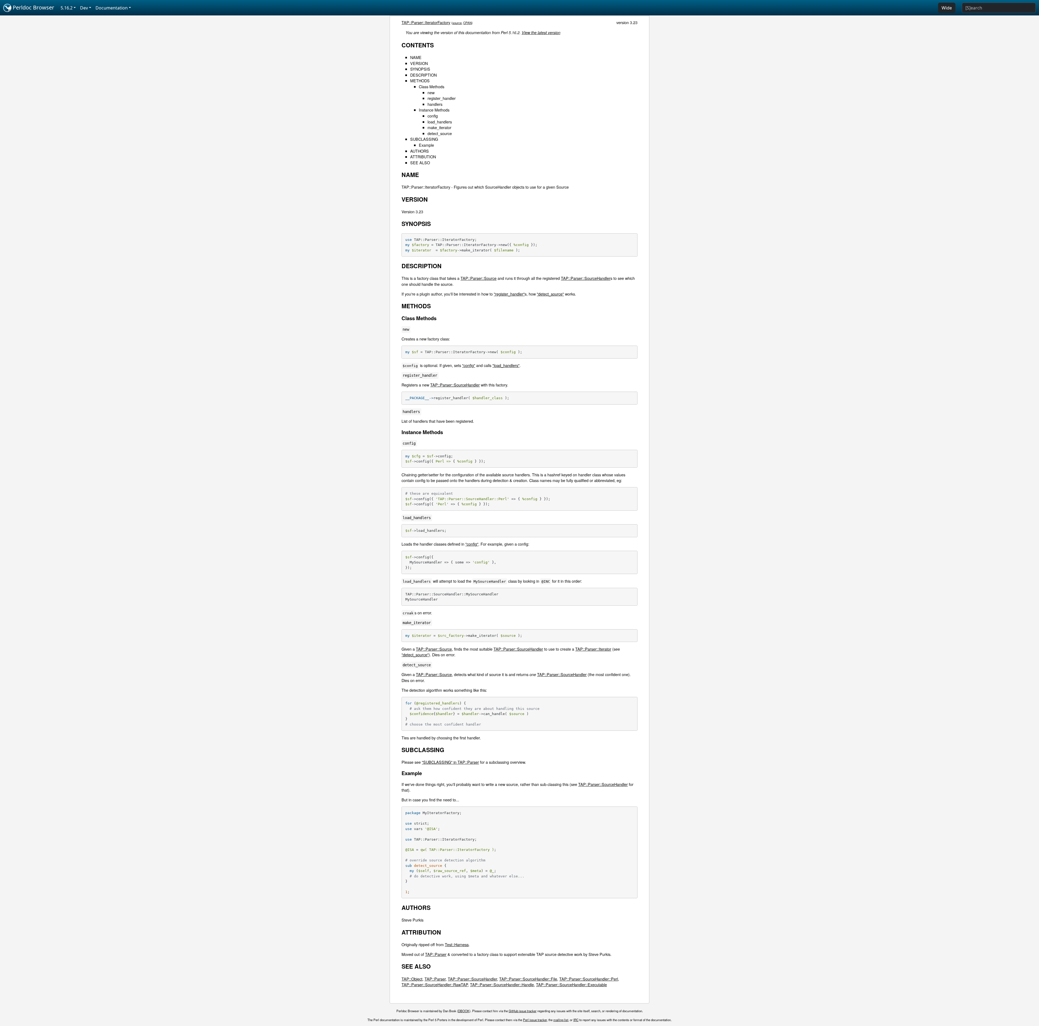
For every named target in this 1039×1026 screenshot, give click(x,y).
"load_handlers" (506, 365)
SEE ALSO (420, 162)
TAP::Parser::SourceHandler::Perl (588, 979)
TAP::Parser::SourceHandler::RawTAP (435, 984)
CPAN (467, 23)
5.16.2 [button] (67, 8)
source (457, 23)
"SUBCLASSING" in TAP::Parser (450, 762)
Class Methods (431, 86)
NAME (416, 57)
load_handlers (440, 121)
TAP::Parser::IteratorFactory (426, 22)
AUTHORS (419, 151)
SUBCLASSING (424, 139)
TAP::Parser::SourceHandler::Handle (502, 984)
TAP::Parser (435, 954)
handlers (435, 104)
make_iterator (439, 127)
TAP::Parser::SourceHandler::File (528, 979)
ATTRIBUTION (423, 156)
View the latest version (541, 32)
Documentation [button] (112, 8)
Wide (947, 8)
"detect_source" (550, 294)
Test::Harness (457, 944)
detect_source (440, 133)
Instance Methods (434, 110)
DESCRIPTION (423, 75)
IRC (575, 1020)
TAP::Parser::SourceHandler (585, 278)
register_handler (442, 98)
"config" (468, 365)
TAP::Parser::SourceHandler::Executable (571, 984)
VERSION (419, 63)
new (431, 92)
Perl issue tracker (535, 1020)
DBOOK (463, 1011)
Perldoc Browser (32, 7)
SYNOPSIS (420, 69)
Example (426, 145)
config (433, 116)
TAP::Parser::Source (479, 278)
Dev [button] (84, 8)
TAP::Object (412, 979)
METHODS (420, 80)
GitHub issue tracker (523, 1011)
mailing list (560, 1020)
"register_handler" (509, 294)
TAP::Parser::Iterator (593, 649)
